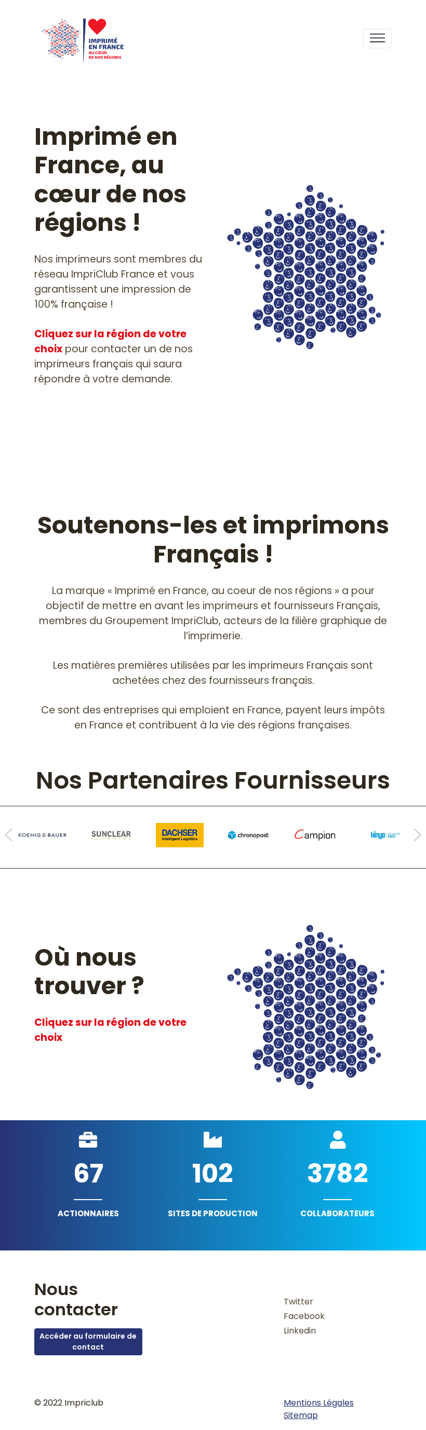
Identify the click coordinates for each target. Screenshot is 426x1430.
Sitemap (301, 1415)
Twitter (298, 1302)
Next (413, 835)
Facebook (304, 1316)
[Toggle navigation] (377, 39)
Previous (12, 835)
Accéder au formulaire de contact (88, 1341)
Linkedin (300, 1331)
